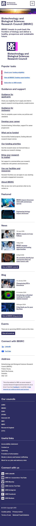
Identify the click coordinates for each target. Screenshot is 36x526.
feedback (16, 387)
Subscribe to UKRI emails (13, 83)
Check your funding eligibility (14, 72)
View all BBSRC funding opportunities (17, 77)
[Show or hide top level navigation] (32, 3)
